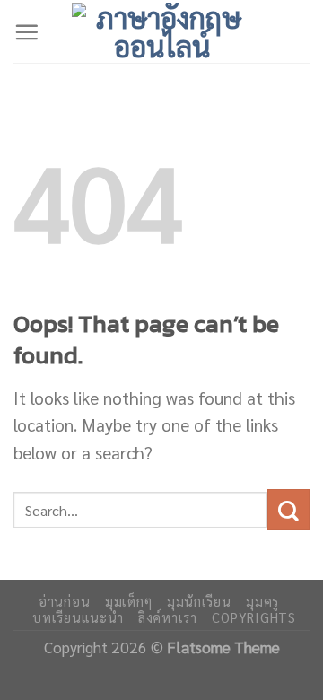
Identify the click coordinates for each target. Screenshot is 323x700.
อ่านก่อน (64, 600)
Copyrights (253, 617)
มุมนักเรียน (199, 600)
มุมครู (262, 600)
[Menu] (26, 32)
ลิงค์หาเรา (167, 617)
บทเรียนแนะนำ (77, 617)
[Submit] (288, 510)
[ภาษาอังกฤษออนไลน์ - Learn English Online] (161, 31)
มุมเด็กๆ (128, 600)
